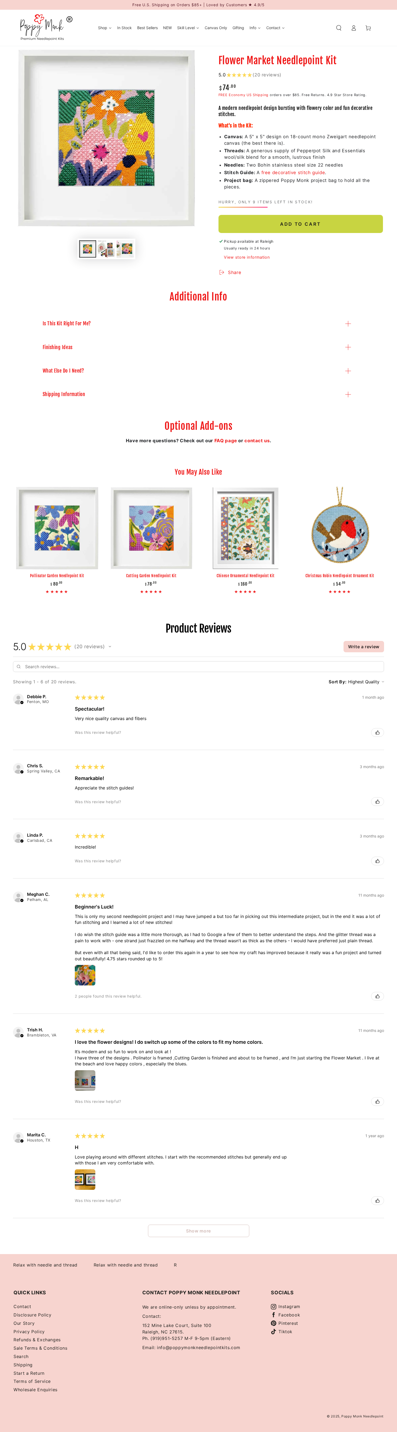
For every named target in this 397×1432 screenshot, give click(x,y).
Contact (22, 1306)
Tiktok (285, 1331)
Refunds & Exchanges (37, 1339)
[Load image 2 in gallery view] (106, 249)
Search (21, 1356)
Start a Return (29, 1373)
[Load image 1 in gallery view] (87, 249)
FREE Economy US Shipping (243, 95)
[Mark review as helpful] (377, 732)
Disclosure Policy (33, 1315)
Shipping (23, 1364)
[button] (338, 28)
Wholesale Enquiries (36, 1389)
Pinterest (288, 1323)
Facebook (289, 1315)
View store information (247, 257)
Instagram (289, 1306)
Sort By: (337, 681)
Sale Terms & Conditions (41, 1348)
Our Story (24, 1323)
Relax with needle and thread (106, 1265)
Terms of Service (32, 1381)
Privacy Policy (29, 1331)
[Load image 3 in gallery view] (125, 249)
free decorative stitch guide (293, 172)
